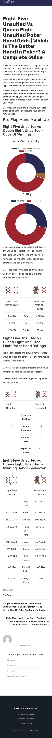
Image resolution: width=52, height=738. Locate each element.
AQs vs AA (11, 666)
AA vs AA (11, 660)
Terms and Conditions (26, 719)
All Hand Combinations (17, 676)
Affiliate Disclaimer (26, 714)
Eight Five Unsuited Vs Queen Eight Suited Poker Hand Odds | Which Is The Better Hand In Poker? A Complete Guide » (27, 621)
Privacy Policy (26, 723)
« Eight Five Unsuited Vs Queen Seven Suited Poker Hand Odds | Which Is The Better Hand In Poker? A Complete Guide (24, 606)
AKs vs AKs (12, 671)
